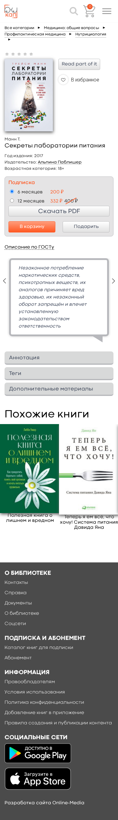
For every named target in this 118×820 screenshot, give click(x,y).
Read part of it (79, 64)
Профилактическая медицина (35, 34)
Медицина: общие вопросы (71, 28)
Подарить (86, 227)
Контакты (16, 583)
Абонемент (18, 658)
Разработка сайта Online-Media (44, 803)
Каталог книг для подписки (39, 648)
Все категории (19, 28)
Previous (4, 281)
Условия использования (35, 692)
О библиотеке (22, 613)
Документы (18, 603)
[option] (59, 302)
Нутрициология (90, 34)
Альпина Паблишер (60, 162)
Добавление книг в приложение (44, 713)
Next (113, 281)
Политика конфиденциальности (44, 702)
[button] (106, 11)
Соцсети (15, 624)
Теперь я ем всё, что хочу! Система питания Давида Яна (89, 522)
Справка (16, 593)
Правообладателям (30, 682)
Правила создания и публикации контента (58, 723)
